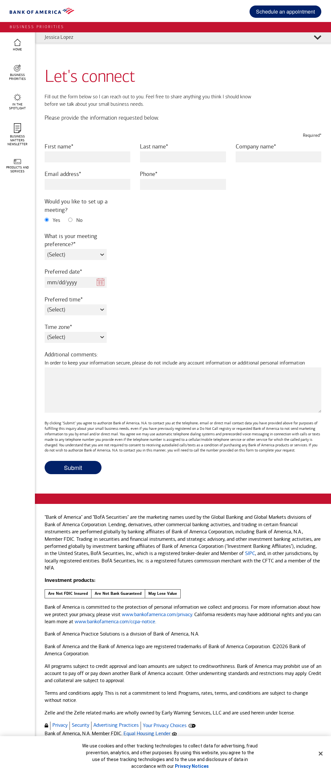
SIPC (250, 553)
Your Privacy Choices (165, 725)
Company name (265, 146)
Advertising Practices (116, 725)
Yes (55, 220)
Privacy (60, 725)
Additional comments (175, 358)
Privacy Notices (192, 766)
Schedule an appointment (285, 11)
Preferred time (72, 299)
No (78, 220)
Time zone (67, 327)
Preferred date (72, 271)
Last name (163, 146)
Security (80, 725)
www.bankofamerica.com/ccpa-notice (115, 621)
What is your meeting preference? (71, 240)
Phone (157, 174)
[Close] (321, 753)
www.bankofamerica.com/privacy (157, 614)
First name (68, 146)
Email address (72, 174)
